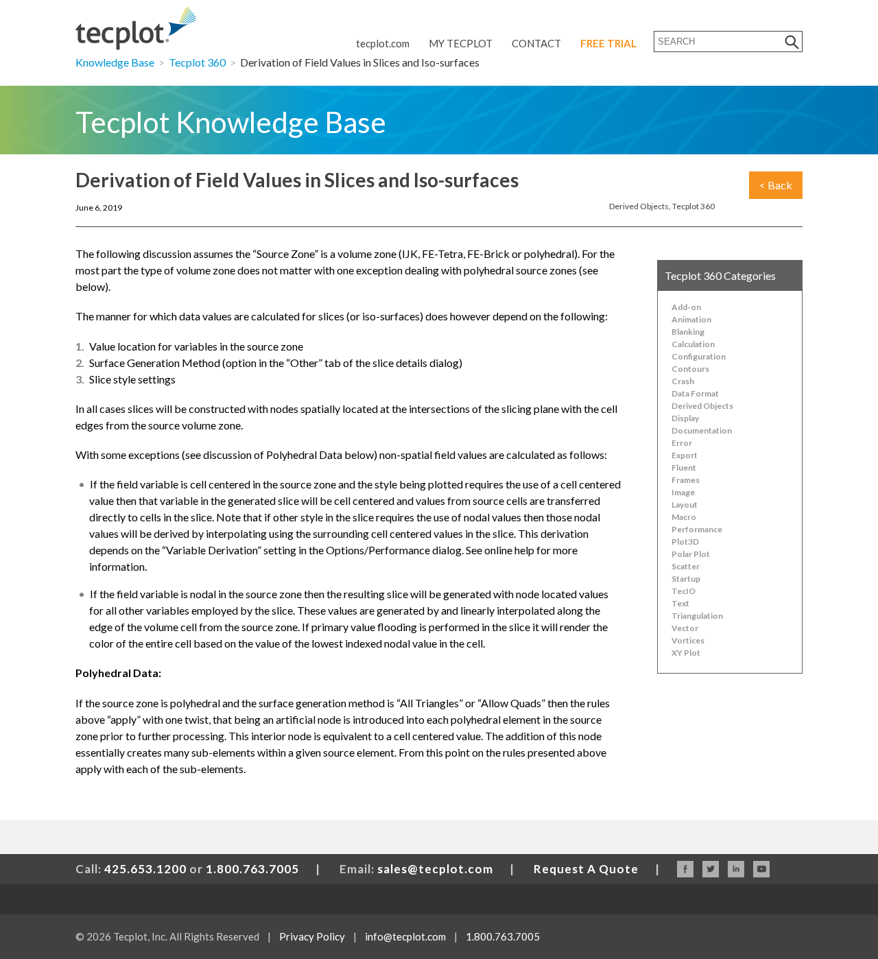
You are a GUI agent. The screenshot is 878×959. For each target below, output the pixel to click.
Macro (684, 517)
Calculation (693, 344)
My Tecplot (461, 43)
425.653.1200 (145, 869)
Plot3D (685, 541)
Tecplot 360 (197, 62)
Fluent (684, 467)
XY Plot (686, 653)
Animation (691, 319)
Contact (536, 43)
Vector (685, 628)
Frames (686, 480)
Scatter (686, 566)
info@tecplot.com (405, 936)
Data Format (695, 393)
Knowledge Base (114, 62)
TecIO (684, 591)
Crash (683, 381)
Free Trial (608, 43)
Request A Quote (586, 869)
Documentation (702, 430)
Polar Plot (691, 554)
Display (685, 418)
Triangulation (697, 616)
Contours (690, 369)
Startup (686, 578)
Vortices (688, 640)
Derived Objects (639, 206)
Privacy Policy (312, 936)
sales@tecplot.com (435, 869)
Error (682, 443)
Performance (697, 529)
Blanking (688, 332)
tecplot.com (383, 43)
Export (685, 455)
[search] (792, 41)
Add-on (686, 307)
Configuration (699, 356)
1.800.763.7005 (252, 869)
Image (683, 492)
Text (680, 603)
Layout (685, 504)
